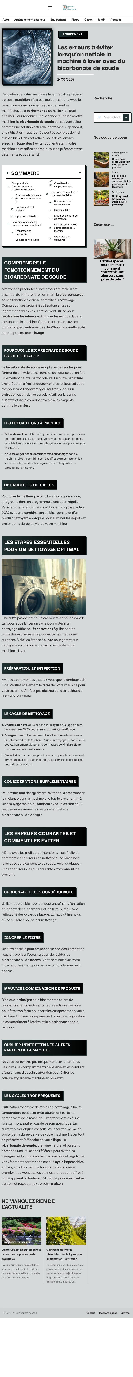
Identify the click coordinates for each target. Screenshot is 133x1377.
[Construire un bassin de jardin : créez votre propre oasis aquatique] (21, 1231)
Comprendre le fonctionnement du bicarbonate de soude (23, 186)
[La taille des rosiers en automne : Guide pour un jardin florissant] (101, 179)
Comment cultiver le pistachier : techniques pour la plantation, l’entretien (64, 1254)
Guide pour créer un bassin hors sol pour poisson (121, 163)
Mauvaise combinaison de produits (66, 217)
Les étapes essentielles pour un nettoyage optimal (26, 223)
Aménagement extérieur (17, 1242)
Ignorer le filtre (62, 209)
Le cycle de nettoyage (27, 239)
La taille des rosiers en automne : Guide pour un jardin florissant (121, 181)
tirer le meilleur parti (25, 496)
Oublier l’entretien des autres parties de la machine (66, 227)
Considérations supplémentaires (63, 185)
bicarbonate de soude (37, 122)
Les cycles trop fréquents (62, 238)
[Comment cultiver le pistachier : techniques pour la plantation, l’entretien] (66, 1231)
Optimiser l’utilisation (26, 216)
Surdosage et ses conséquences (63, 202)
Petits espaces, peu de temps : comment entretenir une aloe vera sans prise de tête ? (112, 270)
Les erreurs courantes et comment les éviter (64, 194)
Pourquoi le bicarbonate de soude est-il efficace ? (28, 198)
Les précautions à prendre (24, 209)
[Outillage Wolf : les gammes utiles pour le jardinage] (101, 198)
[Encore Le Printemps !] (69, 8)
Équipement (73, 34)
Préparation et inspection (23, 232)
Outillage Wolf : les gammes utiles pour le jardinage (120, 200)
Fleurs (52, 1242)
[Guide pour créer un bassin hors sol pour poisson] (101, 160)
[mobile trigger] (51, 8)
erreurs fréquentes (17, 143)
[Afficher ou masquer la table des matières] (60, 173)
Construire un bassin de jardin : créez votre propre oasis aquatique (21, 1254)
